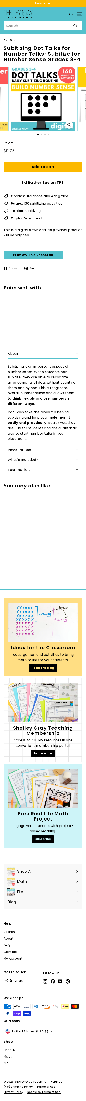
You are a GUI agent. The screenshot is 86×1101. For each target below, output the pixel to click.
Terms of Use (46, 1087)
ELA (6, 1063)
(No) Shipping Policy (18, 1087)
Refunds (56, 1082)
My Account (13, 958)
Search (9, 932)
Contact (11, 952)
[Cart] (71, 14)
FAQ (7, 945)
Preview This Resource (33, 254)
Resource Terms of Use (44, 1092)
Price (8, 142)
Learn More (43, 753)
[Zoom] (69, 125)
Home (8, 40)
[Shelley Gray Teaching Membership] (43, 702)
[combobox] (43, 25)
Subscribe (42, 3)
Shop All (10, 1050)
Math (8, 1056)
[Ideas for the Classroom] (43, 622)
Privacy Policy (13, 1092)
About (9, 938)
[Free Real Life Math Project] (43, 788)
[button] (43, 354)
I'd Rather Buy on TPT (43, 182)
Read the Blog (43, 668)
